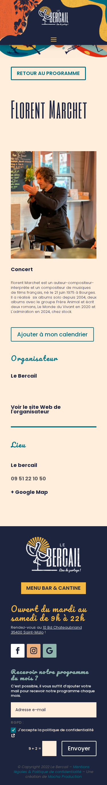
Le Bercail (24, 375)
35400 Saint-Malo (27, 632)
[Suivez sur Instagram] (34, 651)
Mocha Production (65, 776)
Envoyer (79, 748)
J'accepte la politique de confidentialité (56, 730)
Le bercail (24, 465)
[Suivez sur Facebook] (18, 651)
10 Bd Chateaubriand (62, 627)
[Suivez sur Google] (49, 651)
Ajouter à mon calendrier (52, 334)
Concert (22, 269)
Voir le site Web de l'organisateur (36, 409)
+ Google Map (29, 492)
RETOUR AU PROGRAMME (48, 73)
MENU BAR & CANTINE (53, 587)
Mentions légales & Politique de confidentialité (52, 769)
